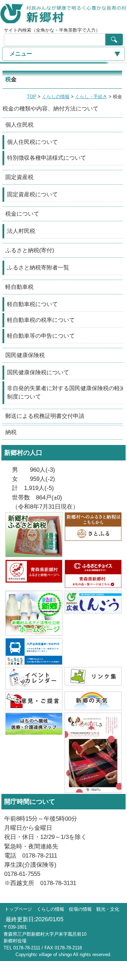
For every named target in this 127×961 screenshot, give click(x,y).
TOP (31, 96)
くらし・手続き (91, 96)
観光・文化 (107, 909)
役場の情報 (80, 909)
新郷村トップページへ (63, 13)
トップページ (18, 909)
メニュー (21, 54)
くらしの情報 (55, 96)
